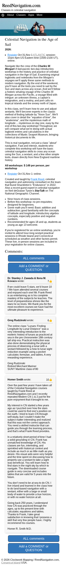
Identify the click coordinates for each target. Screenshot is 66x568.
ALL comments (33, 258)
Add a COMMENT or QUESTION (34, 267)
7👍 (49, 281)
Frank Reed (37, 179)
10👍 (49, 379)
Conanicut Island (11, 562)
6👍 (49, 320)
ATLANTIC (39, 55)
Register (12, 55)
